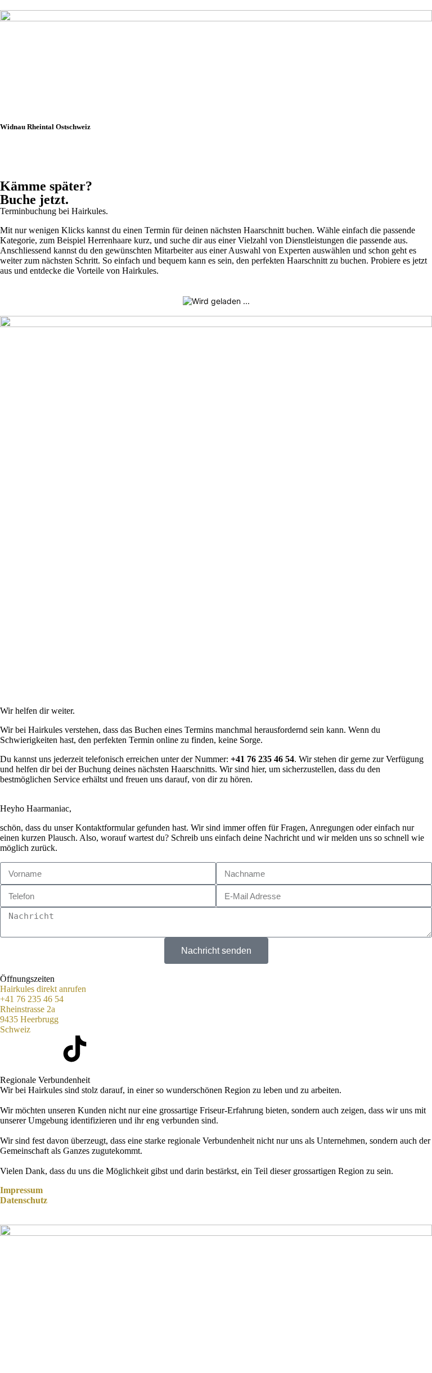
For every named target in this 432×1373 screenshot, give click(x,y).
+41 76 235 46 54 (262, 759)
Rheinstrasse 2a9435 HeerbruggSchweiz (29, 1019)
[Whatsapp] (105, 1049)
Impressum (21, 1190)
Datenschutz (23, 1200)
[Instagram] (44, 1049)
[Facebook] (14, 1049)
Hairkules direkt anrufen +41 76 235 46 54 (43, 994)
